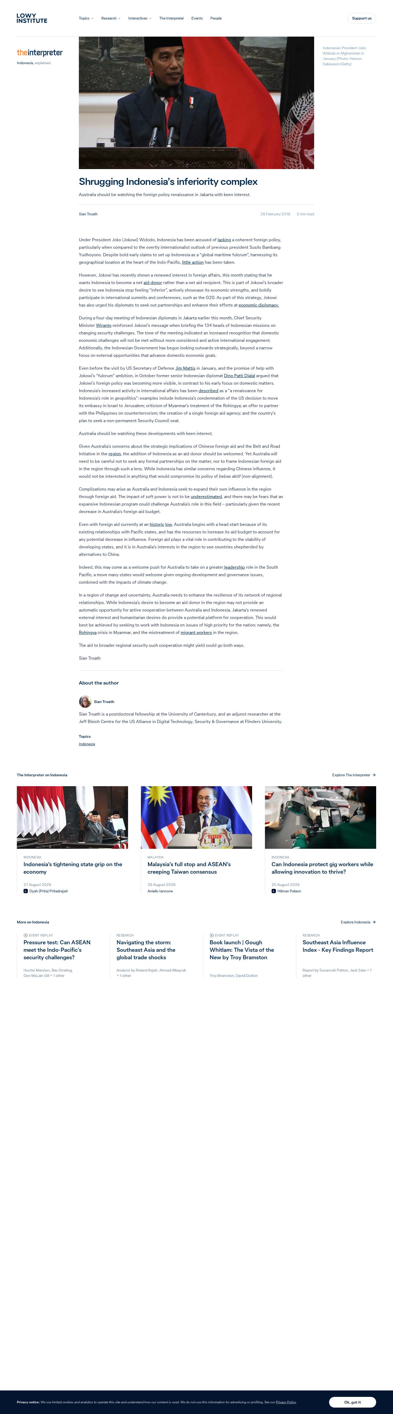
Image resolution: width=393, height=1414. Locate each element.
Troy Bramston (222, 975)
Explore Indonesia (355, 922)
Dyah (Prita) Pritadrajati (48, 891)
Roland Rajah (146, 970)
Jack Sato (358, 970)
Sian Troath (88, 214)
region (115, 453)
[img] (26, 891)
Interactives (138, 18)
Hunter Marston (37, 970)
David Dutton (247, 975)
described (208, 390)
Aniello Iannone (160, 891)
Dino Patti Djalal (239, 375)
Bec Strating (62, 970)
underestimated (206, 496)
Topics (84, 18)
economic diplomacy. (259, 305)
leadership (234, 567)
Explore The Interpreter (351, 775)
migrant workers (196, 632)
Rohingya (88, 632)
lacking (224, 239)
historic (157, 524)
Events (197, 18)
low (168, 524)
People (216, 18)
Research (109, 18)
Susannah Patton (333, 970)
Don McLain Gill (36, 975)
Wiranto (103, 325)
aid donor (153, 282)
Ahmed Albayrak (172, 970)
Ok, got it (352, 1402)
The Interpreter (171, 18)
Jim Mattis (185, 368)
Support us (362, 18)
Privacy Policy (286, 1402)
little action (193, 262)
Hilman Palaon (289, 891)
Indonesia (25, 62)
